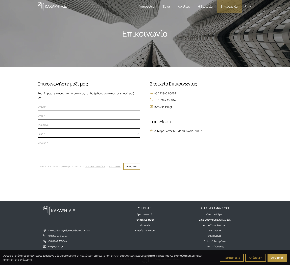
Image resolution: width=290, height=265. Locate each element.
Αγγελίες (184, 6)
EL (246, 6)
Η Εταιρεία (205, 6)
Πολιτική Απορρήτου (215, 241)
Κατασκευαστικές (145, 219)
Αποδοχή (277, 257)
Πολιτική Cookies (215, 246)
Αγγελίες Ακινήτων (145, 230)
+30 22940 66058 (165, 93)
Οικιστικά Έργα (214, 214)
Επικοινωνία (229, 6)
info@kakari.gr (163, 107)
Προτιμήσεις (232, 257)
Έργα (166, 6)
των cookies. (114, 166)
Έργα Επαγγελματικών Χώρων (215, 219)
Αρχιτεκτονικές (145, 214)
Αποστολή (131, 166)
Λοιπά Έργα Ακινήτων (215, 225)
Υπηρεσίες (146, 6)
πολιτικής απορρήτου (95, 166)
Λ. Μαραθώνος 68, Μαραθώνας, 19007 (69, 230)
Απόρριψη (255, 257)
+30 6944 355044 (165, 100)
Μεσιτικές (145, 225)
